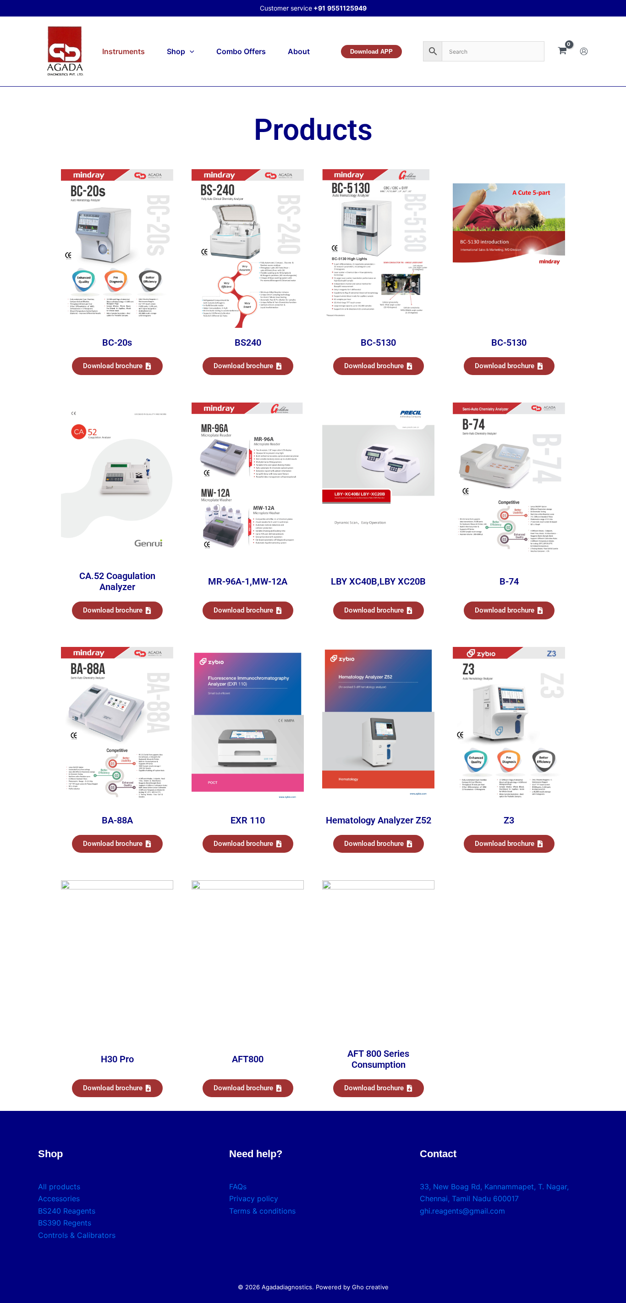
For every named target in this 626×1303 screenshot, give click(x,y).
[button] (189, 51)
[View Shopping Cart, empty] (562, 52)
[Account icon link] (584, 51)
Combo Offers (241, 51)
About (299, 51)
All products (59, 1186)
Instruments (123, 51)
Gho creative (370, 1287)
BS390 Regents (64, 1222)
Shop (176, 51)
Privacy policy (253, 1198)
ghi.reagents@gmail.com (462, 1210)
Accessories (59, 1198)
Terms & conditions (262, 1210)
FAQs (238, 1186)
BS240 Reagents (66, 1210)
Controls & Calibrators (76, 1235)
